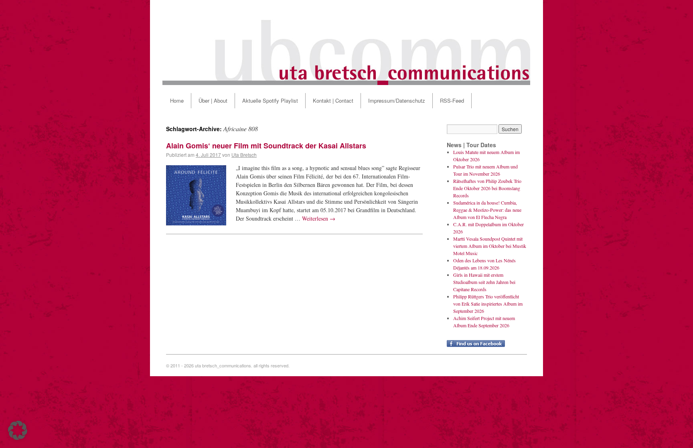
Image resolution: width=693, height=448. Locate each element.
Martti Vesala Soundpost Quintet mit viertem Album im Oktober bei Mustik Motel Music (489, 245)
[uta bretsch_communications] (346, 42)
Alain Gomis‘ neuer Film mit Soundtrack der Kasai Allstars (266, 145)
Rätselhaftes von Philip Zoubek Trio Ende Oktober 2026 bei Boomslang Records (487, 188)
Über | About (213, 100)
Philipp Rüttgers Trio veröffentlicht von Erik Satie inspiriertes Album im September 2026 (488, 303)
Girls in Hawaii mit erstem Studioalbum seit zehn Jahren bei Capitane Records (484, 282)
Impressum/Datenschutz (396, 100)
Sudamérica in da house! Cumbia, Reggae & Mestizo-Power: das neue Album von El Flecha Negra (487, 209)
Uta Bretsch (244, 154)
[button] (17, 430)
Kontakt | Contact (333, 100)
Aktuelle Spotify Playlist (270, 100)
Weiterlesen (318, 218)
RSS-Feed (452, 100)
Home (177, 100)
